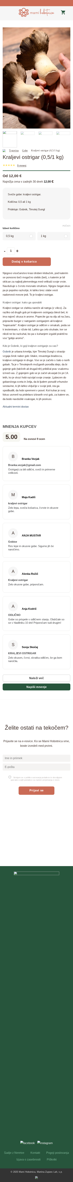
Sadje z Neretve (14, 1152)
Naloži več (36, 678)
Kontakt (35, 1152)
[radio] (19, 236)
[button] (5, 12)
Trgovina (14, 150)
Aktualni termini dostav (16, 406)
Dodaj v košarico (24, 261)
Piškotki (52, 1159)
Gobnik (7, 351)
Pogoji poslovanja (57, 1152)
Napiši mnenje (36, 686)
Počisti (66, 226)
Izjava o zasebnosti (28, 1159)
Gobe (25, 150)
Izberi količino (11, 228)
